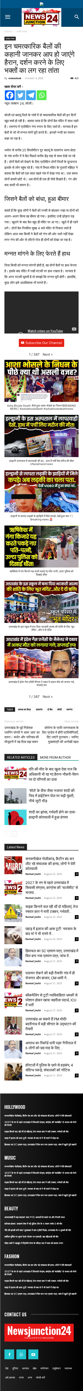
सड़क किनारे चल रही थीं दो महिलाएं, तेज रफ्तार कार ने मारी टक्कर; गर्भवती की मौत (36, 1131)
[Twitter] (20, 95)
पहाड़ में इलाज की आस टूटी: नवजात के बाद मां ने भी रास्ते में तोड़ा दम (31, 1138)
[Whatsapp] (41, 95)
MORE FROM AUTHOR (55, 757)
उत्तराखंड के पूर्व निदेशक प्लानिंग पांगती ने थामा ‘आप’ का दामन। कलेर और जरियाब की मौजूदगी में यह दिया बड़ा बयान (22, 735)
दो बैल (49, 709)
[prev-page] (7, 834)
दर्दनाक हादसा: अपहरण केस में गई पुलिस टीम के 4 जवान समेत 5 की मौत (33, 1223)
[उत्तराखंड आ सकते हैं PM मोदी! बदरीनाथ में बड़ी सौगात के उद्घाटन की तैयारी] (13, 1025)
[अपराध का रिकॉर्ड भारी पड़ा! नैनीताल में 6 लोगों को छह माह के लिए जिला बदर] (13, 1049)
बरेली (59, 709)
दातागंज (39, 709)
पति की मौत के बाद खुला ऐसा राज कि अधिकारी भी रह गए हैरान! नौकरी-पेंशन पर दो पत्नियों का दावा (54, 774)
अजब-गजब (21, 31)
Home (8, 31)
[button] (48, 354)
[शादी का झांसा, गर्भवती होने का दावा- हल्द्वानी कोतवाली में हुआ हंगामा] (15, 817)
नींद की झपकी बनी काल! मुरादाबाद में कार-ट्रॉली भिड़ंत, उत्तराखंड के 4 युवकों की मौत (37, 1230)
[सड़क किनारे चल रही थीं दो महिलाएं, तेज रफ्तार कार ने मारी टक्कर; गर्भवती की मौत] (13, 913)
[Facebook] (10, 95)
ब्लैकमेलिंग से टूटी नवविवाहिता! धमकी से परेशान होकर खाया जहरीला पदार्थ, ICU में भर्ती (51, 1000)
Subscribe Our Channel (43, 343)
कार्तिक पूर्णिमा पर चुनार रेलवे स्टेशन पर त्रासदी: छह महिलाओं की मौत (31, 1236)
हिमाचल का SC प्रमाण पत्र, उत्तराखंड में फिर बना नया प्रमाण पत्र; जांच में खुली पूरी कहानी (40, 1144)
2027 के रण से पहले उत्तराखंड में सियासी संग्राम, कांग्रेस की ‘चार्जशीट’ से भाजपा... (51, 887)
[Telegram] (31, 95)
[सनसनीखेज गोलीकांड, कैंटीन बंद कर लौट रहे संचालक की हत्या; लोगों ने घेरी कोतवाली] (13, 865)
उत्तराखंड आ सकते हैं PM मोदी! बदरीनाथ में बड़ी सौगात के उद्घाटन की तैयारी (50, 1024)
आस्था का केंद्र (24, 709)
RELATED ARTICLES (21, 757)
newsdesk (14, 78)
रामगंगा (69, 709)
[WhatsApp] (21, 1354)
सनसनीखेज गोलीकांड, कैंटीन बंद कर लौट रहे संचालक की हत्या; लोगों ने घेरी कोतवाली (50, 864)
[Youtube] (33, 1354)
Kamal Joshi (33, 874)
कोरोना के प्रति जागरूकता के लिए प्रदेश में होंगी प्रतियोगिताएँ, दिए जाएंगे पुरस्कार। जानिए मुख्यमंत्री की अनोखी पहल (60, 735)
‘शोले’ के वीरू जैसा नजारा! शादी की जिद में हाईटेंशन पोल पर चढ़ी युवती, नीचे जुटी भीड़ (52, 795)
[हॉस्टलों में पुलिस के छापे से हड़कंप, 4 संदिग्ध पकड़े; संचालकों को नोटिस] (13, 1072)
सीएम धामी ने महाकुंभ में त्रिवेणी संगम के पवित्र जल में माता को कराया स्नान (33, 1243)
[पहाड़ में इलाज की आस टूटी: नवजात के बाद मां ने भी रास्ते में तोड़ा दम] (13, 935)
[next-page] (14, 834)
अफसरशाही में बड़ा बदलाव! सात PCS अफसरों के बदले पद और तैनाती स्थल (34, 1217)
